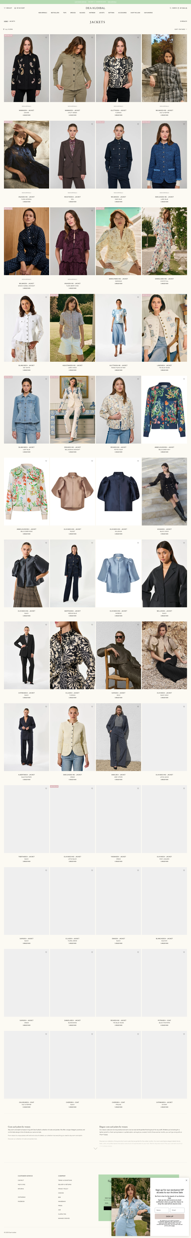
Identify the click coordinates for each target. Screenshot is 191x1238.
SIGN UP (169, 1216)
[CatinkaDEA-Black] (26, 662)
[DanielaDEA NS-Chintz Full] (164, 248)
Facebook (21, 1201)
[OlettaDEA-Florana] (118, 77)
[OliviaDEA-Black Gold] (164, 662)
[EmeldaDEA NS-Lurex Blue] (164, 164)
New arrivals (42, 12)
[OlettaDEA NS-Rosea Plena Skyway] (118, 335)
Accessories (122, 12)
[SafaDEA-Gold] (118, 662)
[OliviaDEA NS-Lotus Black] (72, 826)
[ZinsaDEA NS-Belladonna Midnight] (72, 417)
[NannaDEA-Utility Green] (72, 77)
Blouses (82, 12)
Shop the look (135, 12)
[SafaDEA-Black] (26, 908)
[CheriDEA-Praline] (118, 1072)
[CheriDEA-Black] (72, 1072)
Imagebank (62, 1201)
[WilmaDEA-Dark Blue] (118, 164)
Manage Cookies (64, 1218)
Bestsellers (55, 12)
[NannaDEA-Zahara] (26, 77)
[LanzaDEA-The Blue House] (164, 335)
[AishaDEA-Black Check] (164, 499)
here (173, 1225)
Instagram (21, 1197)
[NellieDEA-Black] (164, 580)
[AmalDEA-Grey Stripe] (118, 744)
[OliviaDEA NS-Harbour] (118, 580)
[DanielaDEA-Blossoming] (72, 990)
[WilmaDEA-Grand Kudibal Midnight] (26, 250)
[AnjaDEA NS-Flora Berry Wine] (72, 250)
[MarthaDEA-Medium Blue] (72, 580)
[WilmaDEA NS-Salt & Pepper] (164, 77)
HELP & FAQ (21, 1184)
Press (60, 1205)
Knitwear (92, 12)
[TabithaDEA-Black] (26, 826)
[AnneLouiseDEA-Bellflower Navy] (164, 417)
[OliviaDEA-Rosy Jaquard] (164, 826)
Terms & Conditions (65, 1180)
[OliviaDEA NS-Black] (26, 580)
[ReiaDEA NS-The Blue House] (118, 990)
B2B (59, 1197)
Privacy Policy (63, 1189)
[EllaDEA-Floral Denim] (72, 908)
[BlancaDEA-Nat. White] (26, 335)
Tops (64, 12)
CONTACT (21, 1180)
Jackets (101, 12)
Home (6, 21)
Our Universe (148, 12)
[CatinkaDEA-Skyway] (164, 1072)
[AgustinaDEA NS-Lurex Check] (72, 335)
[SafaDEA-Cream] (26, 990)
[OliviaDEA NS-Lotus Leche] (164, 744)
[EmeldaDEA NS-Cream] (72, 744)
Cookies (61, 1193)
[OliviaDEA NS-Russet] (72, 499)
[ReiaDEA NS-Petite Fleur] (118, 417)
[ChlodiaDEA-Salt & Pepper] (26, 1072)
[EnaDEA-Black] (118, 908)
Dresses (73, 12)
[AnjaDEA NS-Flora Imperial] (26, 164)
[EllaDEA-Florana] (72, 662)
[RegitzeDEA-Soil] (72, 164)
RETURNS (21, 1189)
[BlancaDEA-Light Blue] (26, 417)
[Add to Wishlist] (46, 37)
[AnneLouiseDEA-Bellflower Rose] (26, 499)
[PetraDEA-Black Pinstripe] (164, 990)
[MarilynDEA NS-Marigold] (118, 248)
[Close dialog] (186, 1180)
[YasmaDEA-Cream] (118, 826)
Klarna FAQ (62, 1214)
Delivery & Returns (64, 1184)
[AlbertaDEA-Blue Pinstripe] (26, 744)
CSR (59, 1210)
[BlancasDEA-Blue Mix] (164, 908)
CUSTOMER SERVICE (80, 2)
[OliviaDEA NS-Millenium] (118, 499)
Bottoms (111, 12)
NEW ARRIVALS (112, 2)
